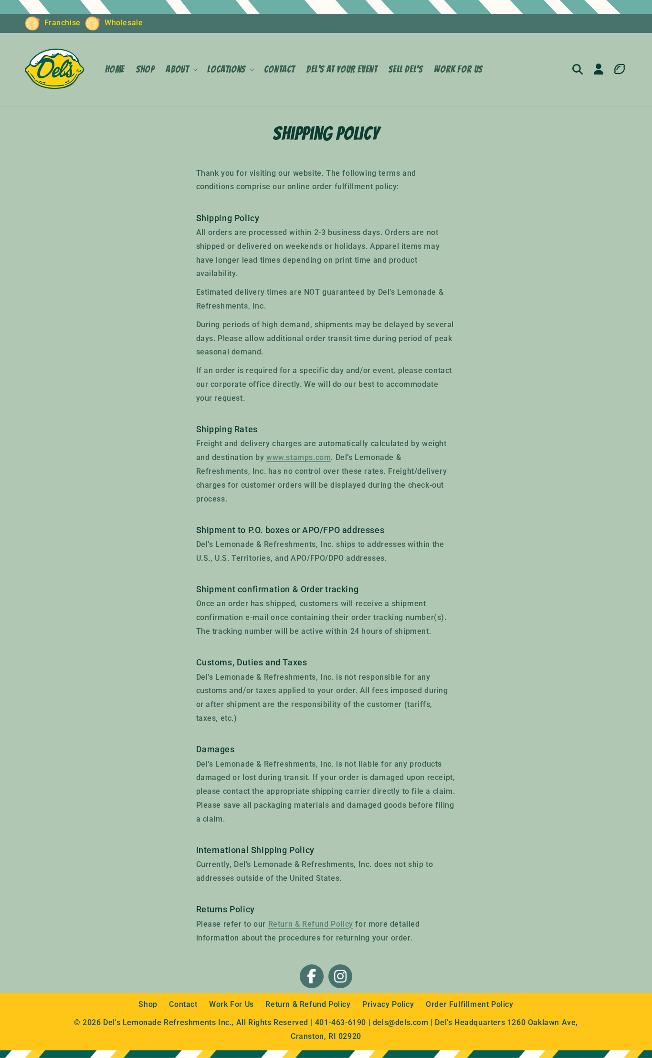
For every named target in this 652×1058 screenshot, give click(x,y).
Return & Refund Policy (310, 924)
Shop (148, 1004)
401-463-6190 (340, 1022)
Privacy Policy (389, 1004)
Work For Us (232, 1004)
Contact (184, 1004)
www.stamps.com (298, 457)
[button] (180, 69)
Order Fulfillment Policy (469, 1004)
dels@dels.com (401, 1022)
